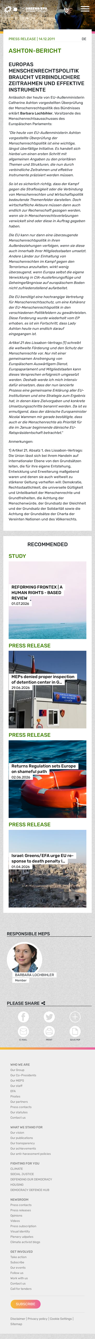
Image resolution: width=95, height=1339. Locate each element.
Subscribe (25, 1304)
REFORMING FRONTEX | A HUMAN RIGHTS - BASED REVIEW (37, 593)
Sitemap (16, 1324)
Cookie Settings (61, 1319)
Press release (22, 39)
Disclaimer (17, 1319)
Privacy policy (38, 1319)
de (84, 39)
